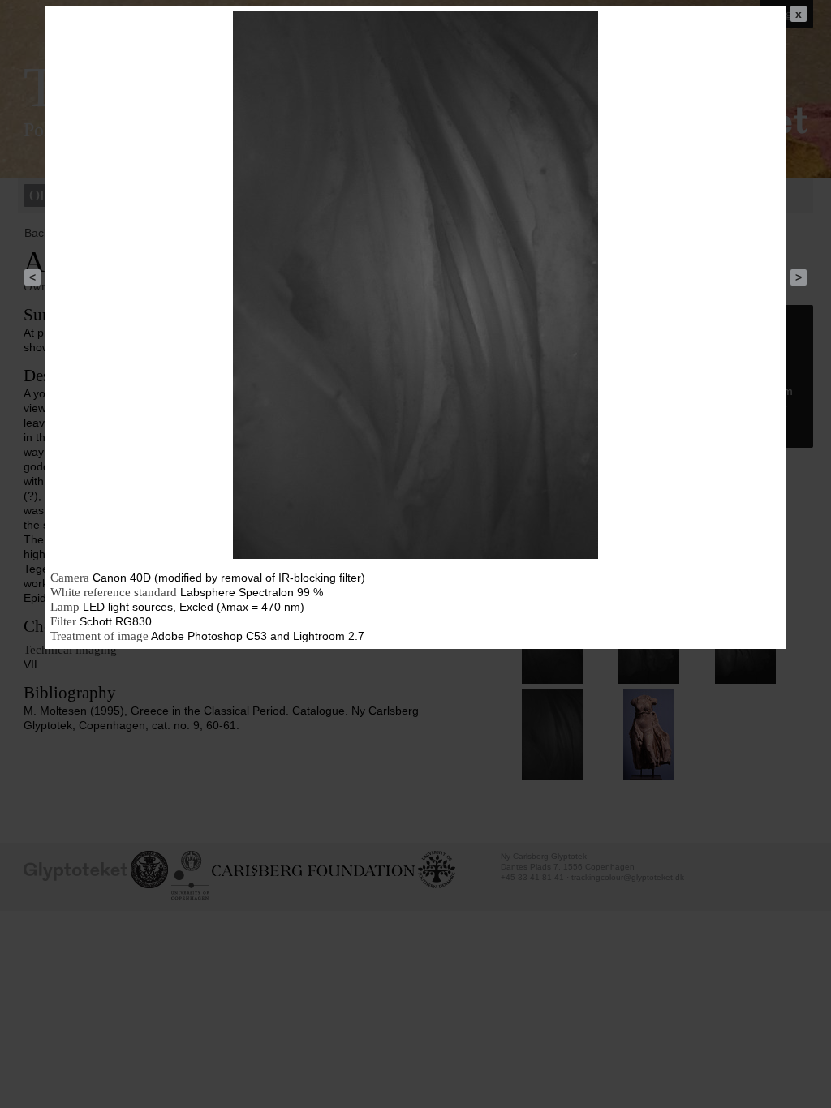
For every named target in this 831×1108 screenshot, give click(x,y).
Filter (63, 621)
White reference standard (113, 592)
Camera (69, 577)
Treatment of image (99, 635)
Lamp (65, 606)
